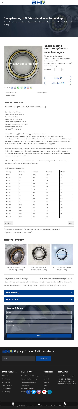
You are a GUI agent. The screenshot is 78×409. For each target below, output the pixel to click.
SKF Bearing (5, 376)
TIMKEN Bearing (7, 385)
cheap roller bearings (32, 229)
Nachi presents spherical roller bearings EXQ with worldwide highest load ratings (56, 279)
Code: (8, 95)
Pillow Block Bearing (27, 388)
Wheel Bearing (26, 385)
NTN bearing (6, 392)
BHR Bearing (14, 134)
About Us (46, 382)
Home (46, 376)
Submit (39, 336)
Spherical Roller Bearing (29, 379)
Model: (8, 93)
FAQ (45, 388)
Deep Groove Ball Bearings (30, 376)
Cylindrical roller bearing (13, 168)
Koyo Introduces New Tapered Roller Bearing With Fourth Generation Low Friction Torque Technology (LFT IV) (56, 282)
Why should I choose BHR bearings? (16, 279)
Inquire (56, 78)
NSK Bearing (6, 382)
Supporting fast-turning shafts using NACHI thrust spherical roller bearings (21, 282)
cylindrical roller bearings (14, 229)
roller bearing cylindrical (50, 229)
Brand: (39, 93)
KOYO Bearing (6, 388)
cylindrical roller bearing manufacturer (18, 232)
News (45, 385)
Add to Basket (57, 83)
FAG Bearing (6, 379)
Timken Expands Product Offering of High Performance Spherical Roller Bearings (21, 285)
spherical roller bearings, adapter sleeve (53, 285)
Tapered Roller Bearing (28, 382)
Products (46, 379)
